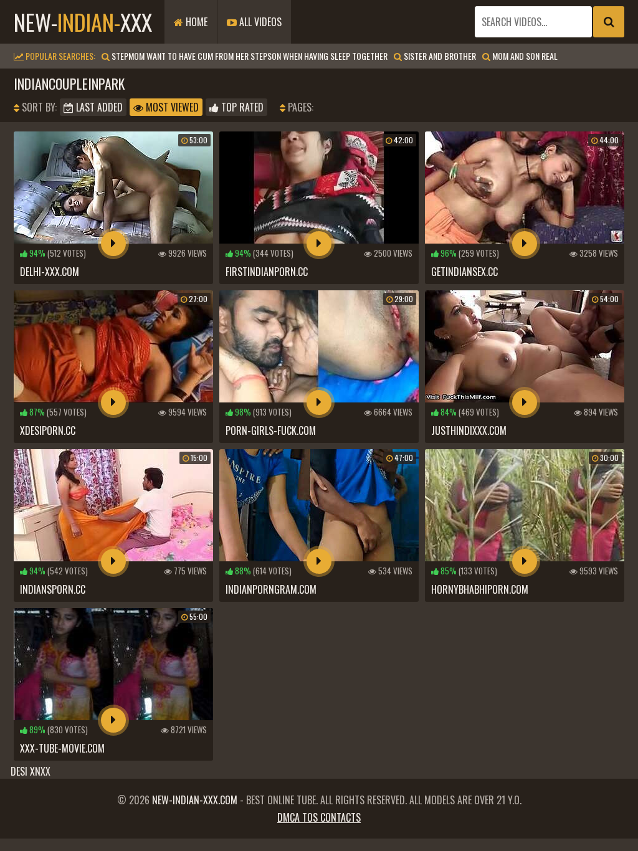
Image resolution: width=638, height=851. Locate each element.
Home (195, 21)
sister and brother (439, 55)
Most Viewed (171, 107)
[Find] (608, 21)
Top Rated (241, 107)
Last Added (98, 107)
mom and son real (524, 55)
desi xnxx (30, 771)
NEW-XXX (83, 21)
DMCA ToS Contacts (319, 817)
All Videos (259, 21)
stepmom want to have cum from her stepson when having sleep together (249, 55)
